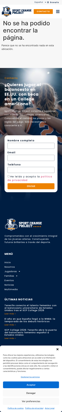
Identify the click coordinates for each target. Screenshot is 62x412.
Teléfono (14, 164)
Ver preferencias (31, 401)
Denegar (31, 393)
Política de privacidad (34, 408)
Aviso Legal (49, 408)
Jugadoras (11, 271)
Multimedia (11, 289)
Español (39, 2)
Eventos (9, 280)
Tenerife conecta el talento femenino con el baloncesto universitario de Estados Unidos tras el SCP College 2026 (31, 308)
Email (11, 152)
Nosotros (10, 266)
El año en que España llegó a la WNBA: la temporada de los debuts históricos (30, 320)
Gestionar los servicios (30, 377)
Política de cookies (16, 408)
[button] (57, 349)
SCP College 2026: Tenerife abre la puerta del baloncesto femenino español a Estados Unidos (31, 332)
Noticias (9, 284)
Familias (9, 275)
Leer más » (10, 313)
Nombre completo (21, 140)
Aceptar (31, 384)
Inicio (8, 262)
